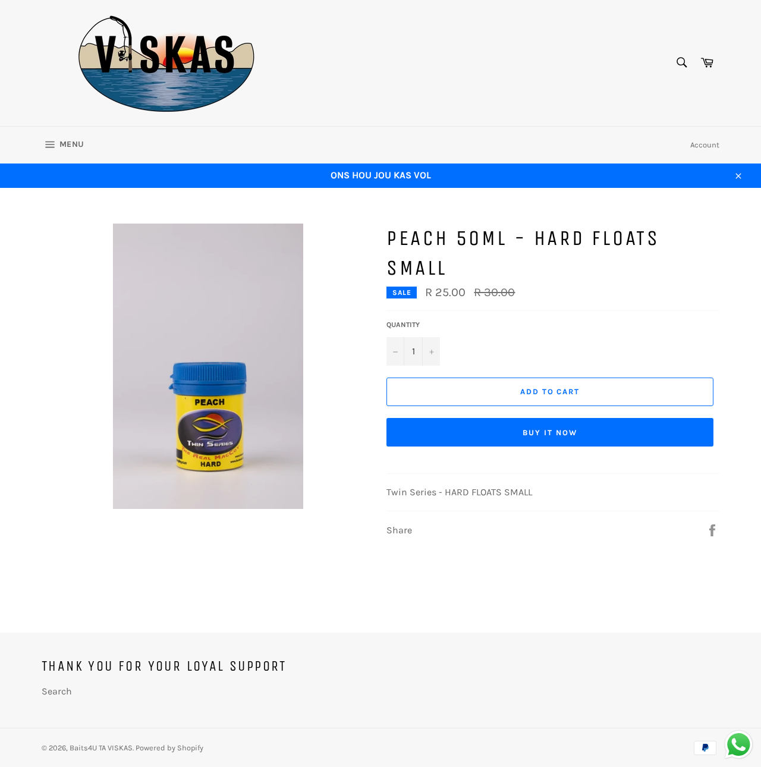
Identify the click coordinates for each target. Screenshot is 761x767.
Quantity (403, 324)
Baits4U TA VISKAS (101, 747)
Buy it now (550, 432)
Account (704, 144)
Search (57, 691)
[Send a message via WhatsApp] (738, 744)
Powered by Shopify (169, 747)
